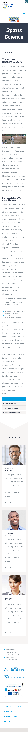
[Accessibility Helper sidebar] (26, 1)
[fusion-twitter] (10, 502)
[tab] (14, 52)
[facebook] (14, 725)
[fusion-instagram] (8, 502)
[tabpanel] (14, 228)
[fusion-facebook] (5, 502)
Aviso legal (7, 721)
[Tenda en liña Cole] (14, 17)
